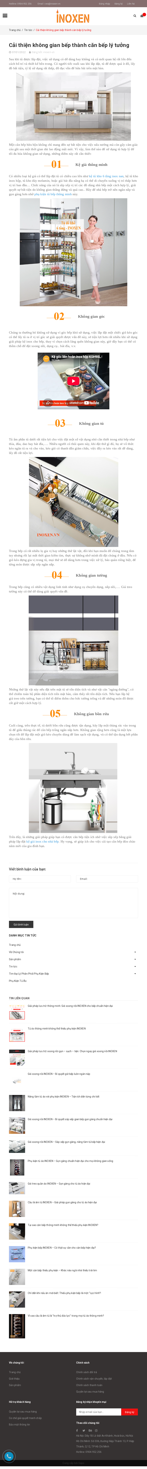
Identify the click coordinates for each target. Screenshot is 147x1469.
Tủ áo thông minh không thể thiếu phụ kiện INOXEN (57, 1028)
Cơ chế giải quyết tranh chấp (25, 1418)
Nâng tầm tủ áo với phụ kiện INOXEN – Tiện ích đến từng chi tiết (63, 1096)
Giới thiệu (14, 1378)
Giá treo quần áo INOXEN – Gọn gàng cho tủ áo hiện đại (59, 1183)
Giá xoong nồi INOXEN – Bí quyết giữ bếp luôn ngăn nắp (59, 1073)
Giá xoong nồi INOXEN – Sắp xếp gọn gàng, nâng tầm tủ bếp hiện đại (66, 1141)
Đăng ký (119, 4)
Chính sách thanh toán (89, 1385)
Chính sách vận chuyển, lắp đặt (94, 1378)
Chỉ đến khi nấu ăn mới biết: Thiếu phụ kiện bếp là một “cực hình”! (64, 1293)
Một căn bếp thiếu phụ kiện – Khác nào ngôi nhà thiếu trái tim (62, 1270)
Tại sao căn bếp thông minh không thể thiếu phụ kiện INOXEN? (63, 1225)
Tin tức (13, 966)
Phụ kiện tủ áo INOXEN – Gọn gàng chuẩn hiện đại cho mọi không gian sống (70, 1161)
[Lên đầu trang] (140, 1458)
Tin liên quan (19, 998)
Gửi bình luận (21, 924)
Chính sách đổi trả (86, 1372)
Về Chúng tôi (16, 952)
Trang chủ (15, 944)
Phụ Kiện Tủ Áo (18, 980)
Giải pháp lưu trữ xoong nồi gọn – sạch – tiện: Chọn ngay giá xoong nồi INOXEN (72, 1051)
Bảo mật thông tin (19, 1424)
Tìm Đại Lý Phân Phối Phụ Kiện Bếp (29, 973)
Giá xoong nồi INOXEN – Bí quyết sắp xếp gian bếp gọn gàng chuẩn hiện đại (70, 1119)
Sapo (81, 1463)
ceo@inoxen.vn (52, 4)
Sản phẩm (15, 959)
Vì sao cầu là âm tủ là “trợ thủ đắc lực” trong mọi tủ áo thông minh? (66, 1315)
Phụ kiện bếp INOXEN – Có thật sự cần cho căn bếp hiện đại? (62, 1247)
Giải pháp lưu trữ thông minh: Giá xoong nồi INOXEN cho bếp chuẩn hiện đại (70, 1005)
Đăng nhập (104, 4)
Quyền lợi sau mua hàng (90, 1391)
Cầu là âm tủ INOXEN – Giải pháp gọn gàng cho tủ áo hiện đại (62, 1202)
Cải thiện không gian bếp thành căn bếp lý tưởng (69, 45)
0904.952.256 (24, 4)
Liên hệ (130, 4)
